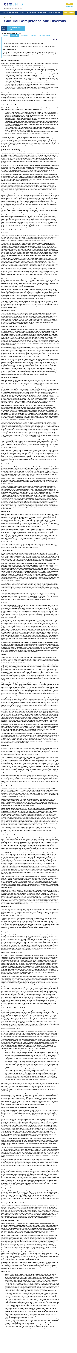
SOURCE (33, 35)
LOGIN (69, 4)
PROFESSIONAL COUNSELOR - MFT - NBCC (50, 12)
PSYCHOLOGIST (31, 12)
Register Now (69, 6)
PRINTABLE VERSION (45, 35)
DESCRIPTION (14, 35)
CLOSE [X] (54, 39)
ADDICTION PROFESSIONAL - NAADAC (14, 12)
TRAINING (5, 35)
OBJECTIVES (24, 35)
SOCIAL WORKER (69, 12)
